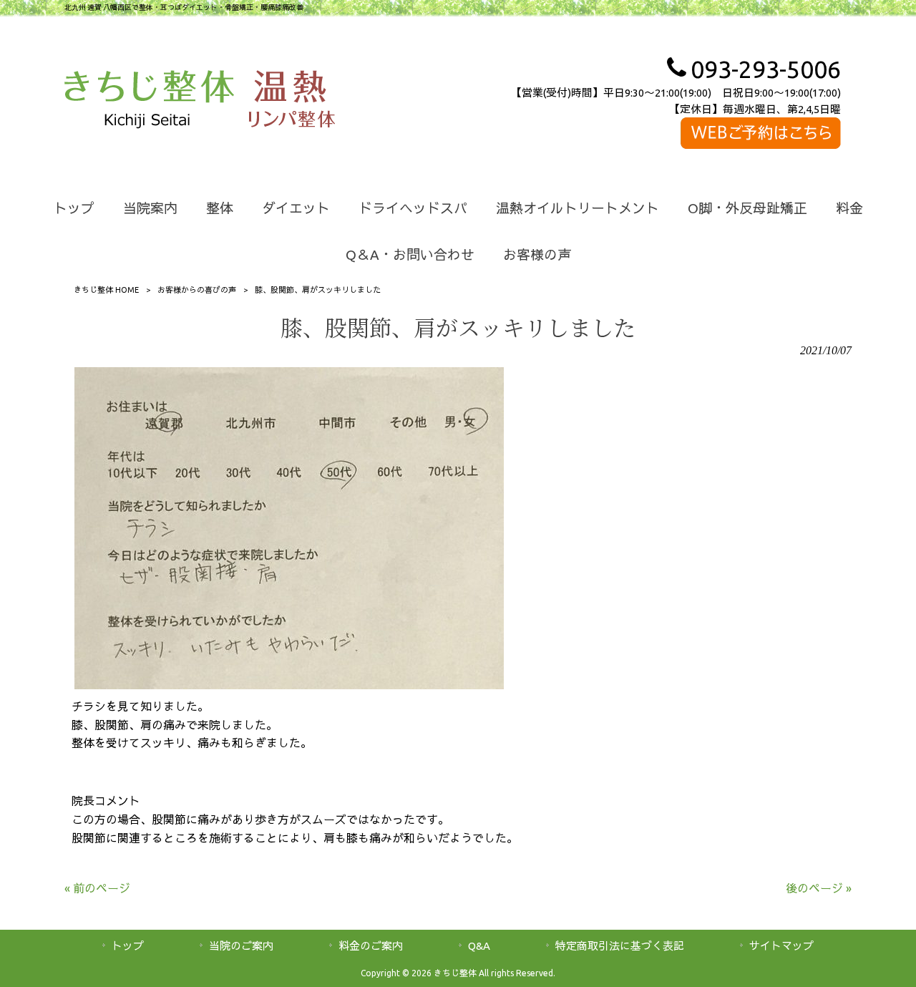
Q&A (479, 946)
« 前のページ (97, 888)
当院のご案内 (241, 946)
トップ (128, 946)
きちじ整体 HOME (106, 290)
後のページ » (819, 888)
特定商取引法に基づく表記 (619, 946)
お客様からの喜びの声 (196, 290)
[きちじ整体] (149, 101)
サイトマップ (781, 946)
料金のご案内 (370, 946)
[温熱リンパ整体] (291, 101)
